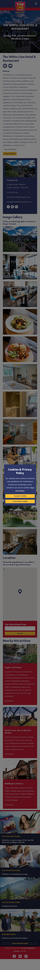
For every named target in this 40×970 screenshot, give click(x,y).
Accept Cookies (20, 496)
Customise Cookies (20, 501)
